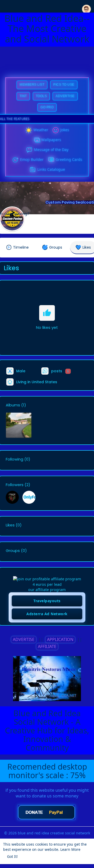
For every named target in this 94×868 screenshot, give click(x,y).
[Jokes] (55, 130)
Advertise (65, 96)
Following (14, 459)
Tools (41, 96)
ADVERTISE (23, 639)
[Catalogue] (32, 169)
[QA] (51, 159)
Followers (15, 485)
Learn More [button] (70, 849)
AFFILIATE (47, 646)
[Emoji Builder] (15, 159)
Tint (23, 96)
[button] (86, 6)
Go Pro (47, 107)
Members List (32, 84)
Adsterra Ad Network (47, 613)
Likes (10, 525)
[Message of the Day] (29, 150)
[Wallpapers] (36, 140)
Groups (13, 551)
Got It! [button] (12, 856)
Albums (13, 405)
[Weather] (28, 130)
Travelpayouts (47, 600)
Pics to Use (63, 84)
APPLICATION (60, 639)
